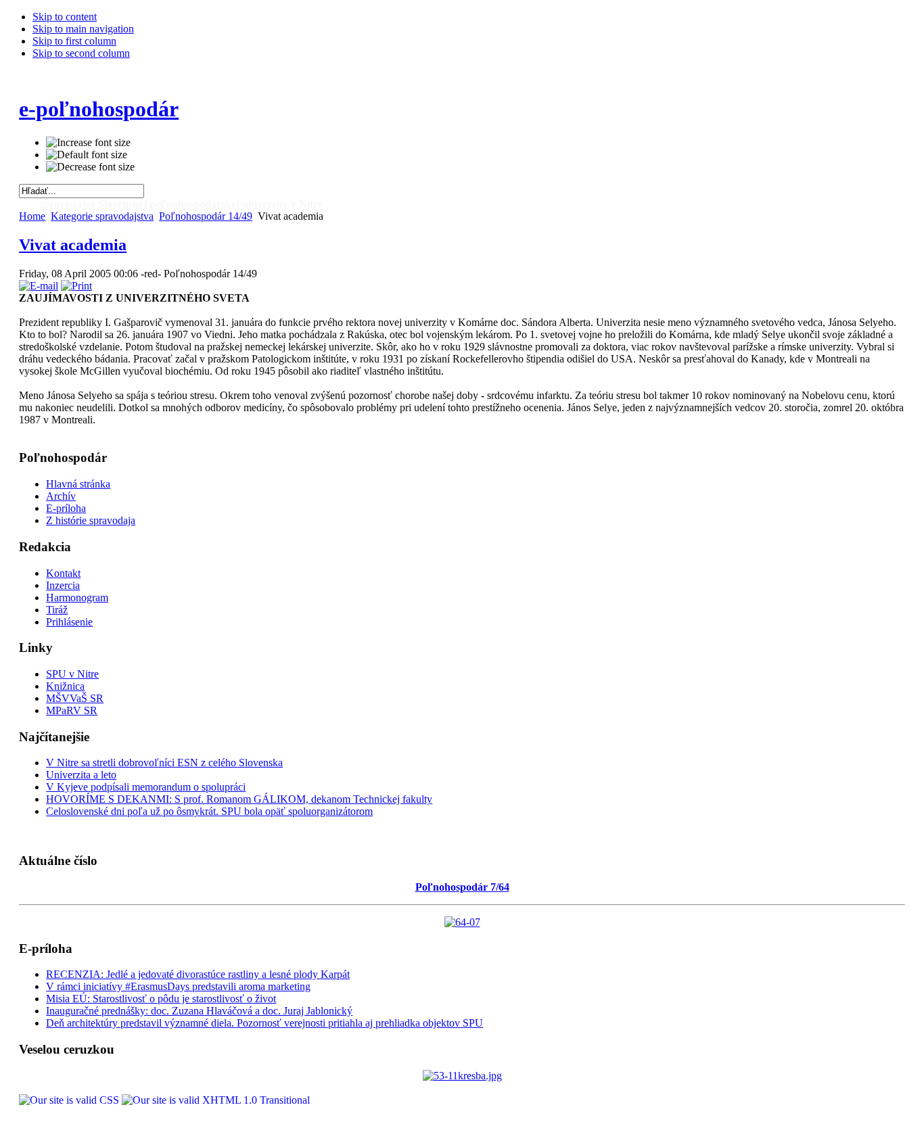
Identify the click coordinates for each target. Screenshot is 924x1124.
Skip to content (64, 16)
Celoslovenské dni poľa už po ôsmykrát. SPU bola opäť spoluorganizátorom (209, 811)
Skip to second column (81, 53)
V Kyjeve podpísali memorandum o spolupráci (146, 787)
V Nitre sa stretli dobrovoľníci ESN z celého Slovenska (164, 762)
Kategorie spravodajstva (102, 216)
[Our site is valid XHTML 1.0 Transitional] (216, 1100)
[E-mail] (38, 285)
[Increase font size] (88, 143)
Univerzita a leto (81, 774)
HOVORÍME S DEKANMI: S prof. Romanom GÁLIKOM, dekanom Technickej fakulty (239, 799)
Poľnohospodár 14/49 (205, 216)
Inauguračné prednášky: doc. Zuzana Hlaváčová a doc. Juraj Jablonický (199, 1010)
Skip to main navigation (83, 28)
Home (32, 216)
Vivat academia (72, 245)
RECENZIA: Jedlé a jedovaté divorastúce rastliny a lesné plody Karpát (198, 974)
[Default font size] (86, 155)
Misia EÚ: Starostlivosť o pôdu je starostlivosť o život (161, 998)
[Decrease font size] (90, 167)
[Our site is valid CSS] (70, 1100)
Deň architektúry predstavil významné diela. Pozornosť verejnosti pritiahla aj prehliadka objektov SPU (264, 1023)
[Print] (76, 285)
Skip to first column (74, 41)
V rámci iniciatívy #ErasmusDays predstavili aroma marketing (178, 986)
